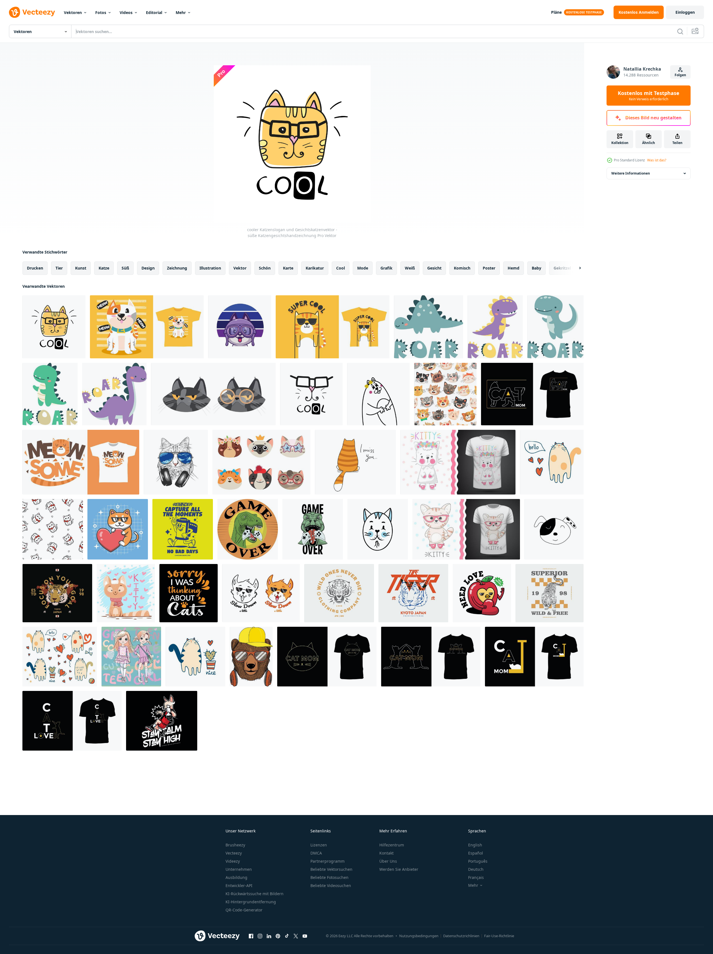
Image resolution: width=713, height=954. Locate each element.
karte (288, 268)
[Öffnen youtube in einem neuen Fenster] (305, 936)
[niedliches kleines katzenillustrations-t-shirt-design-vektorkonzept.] (147, 326)
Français (476, 877)
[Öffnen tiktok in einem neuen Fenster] (287, 936)
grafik (386, 268)
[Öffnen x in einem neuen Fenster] (296, 936)
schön (265, 268)
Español (475, 853)
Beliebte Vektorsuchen (331, 869)
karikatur (315, 268)
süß (125, 268)
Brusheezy (235, 845)
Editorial (154, 12)
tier (59, 268)
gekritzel (562, 268)
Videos (126, 12)
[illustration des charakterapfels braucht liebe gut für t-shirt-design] (482, 593)
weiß (410, 268)
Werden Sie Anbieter (398, 869)
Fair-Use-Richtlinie (499, 935)
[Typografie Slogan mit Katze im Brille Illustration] (213, 394)
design (148, 268)
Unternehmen (239, 869)
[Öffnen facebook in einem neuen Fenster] (251, 936)
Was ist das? (656, 160)
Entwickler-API (239, 885)
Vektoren (73, 12)
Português (477, 861)
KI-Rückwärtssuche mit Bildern (255, 893)
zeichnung (177, 268)
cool (340, 268)
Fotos (100, 12)
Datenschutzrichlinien (461, 935)
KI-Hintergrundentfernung (251, 901)
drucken (35, 268)
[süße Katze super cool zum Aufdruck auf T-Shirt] (332, 326)
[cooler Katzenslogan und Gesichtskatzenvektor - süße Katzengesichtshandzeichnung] (53, 326)
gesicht (434, 268)
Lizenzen (318, 845)
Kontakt (386, 853)
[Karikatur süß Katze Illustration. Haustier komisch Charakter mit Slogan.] (355, 462)
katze (104, 268)
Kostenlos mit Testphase (648, 95)
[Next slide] (575, 268)
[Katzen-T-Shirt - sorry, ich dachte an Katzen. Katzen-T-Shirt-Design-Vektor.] (188, 593)
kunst (80, 268)
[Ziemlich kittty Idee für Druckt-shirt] (457, 462)
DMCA (316, 853)
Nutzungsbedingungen (418, 935)
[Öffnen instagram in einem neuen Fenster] (260, 936)
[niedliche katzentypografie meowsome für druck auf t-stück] (80, 462)
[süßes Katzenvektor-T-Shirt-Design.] (532, 394)
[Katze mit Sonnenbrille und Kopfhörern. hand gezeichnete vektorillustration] (176, 462)
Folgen (680, 75)
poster (489, 268)
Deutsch (476, 869)
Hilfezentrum (391, 845)
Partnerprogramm (327, 861)
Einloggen (685, 12)
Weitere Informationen (630, 173)
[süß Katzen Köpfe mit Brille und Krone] (261, 462)
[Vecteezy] (32, 12)
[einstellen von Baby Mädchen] (131, 656)
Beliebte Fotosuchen (329, 877)
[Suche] (680, 31)
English (475, 845)
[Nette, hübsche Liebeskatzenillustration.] (126, 593)
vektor (240, 268)
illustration (210, 268)
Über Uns (388, 861)
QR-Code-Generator (244, 910)
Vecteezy (234, 853)
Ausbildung (236, 877)
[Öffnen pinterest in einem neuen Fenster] (278, 936)
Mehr (181, 12)
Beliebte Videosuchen (330, 885)
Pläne (556, 12)
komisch (462, 268)
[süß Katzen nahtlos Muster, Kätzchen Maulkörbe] (445, 394)
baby (536, 268)
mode (362, 268)
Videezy (233, 861)
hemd (513, 268)
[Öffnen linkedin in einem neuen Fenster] (269, 936)
